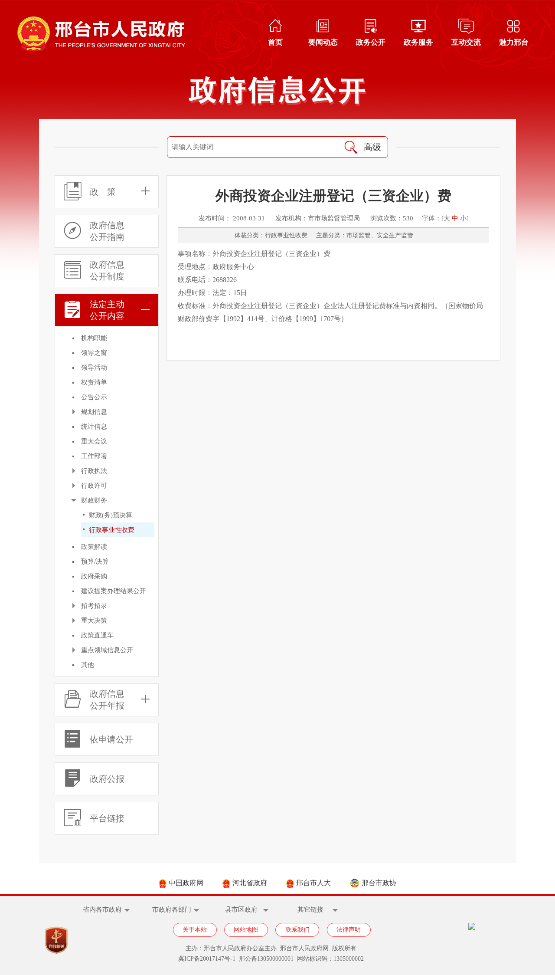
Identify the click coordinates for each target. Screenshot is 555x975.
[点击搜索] (350, 147)
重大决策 (94, 620)
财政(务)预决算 (110, 515)
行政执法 (94, 470)
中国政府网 (186, 882)
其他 (87, 664)
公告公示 (94, 397)
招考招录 (94, 605)
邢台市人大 (313, 882)
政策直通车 (97, 635)
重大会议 (94, 441)
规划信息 (94, 411)
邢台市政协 (379, 882)
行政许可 (94, 485)
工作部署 (94, 456)
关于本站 (195, 929)
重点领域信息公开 (107, 650)
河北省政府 (249, 882)
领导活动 (94, 367)
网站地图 (246, 929)
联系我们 (297, 929)
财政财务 (94, 500)
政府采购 (94, 576)
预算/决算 (95, 561)
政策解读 (94, 546)
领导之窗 (94, 352)
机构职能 (94, 338)
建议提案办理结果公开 (113, 591)
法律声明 (348, 929)
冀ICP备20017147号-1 (206, 958)
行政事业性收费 (111, 529)
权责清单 (94, 382)
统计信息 (94, 426)
